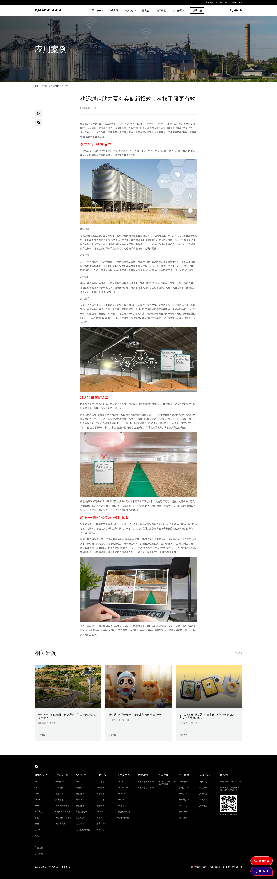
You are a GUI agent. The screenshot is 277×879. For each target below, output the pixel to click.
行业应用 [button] (113, 10)
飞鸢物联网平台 (124, 811)
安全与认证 (184, 799)
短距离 (38, 829)
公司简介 (183, 781)
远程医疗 (80, 823)
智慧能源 (80, 793)
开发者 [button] (145, 10)
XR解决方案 (60, 823)
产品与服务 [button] (95, 10)
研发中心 (183, 811)
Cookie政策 (40, 867)
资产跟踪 (80, 799)
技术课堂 (203, 805)
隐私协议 (53, 867)
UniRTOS (120, 799)
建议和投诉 (101, 823)
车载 (37, 817)
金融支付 (80, 787)
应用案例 (57, 85)
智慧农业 (59, 793)
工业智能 (59, 787)
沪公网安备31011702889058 (207, 866)
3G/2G (37, 799)
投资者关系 (184, 787)
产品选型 (39, 847)
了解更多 (237, 652)
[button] (231, 10)
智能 (37, 823)
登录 (234, 2)
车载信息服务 (82, 811)
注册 (240, 2)
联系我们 (197, 10)
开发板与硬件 (123, 817)
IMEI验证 (100, 811)
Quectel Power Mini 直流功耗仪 (166, 783)
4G (36, 787)
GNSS (37, 805)
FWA (77, 781)
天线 (37, 835)
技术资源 (203, 793)
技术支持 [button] (130, 10)
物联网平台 (60, 781)
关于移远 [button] (161, 10)
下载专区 (100, 787)
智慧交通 (80, 805)
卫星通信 (39, 811)
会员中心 (100, 829)
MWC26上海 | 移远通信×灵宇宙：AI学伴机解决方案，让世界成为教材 (207, 716)
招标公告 (183, 817)
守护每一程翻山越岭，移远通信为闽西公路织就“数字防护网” (67, 716)
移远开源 (100, 805)
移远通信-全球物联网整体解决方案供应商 (49, 10)
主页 (37, 85)
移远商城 (39, 853)
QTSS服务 (100, 781)
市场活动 (203, 799)
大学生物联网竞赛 (145, 787)
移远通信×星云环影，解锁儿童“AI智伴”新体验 (135, 715)
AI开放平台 (122, 805)
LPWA (37, 793)
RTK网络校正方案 (62, 811)
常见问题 (100, 799)
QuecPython (122, 787)
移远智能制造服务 (63, 817)
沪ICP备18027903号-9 (232, 866)
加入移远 (183, 805)
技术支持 (100, 817)
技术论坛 (100, 793)
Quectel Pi (121, 781)
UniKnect (121, 793)
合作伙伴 (183, 793)
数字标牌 (80, 817)
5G (36, 781)
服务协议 (66, 867)
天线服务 (59, 799)
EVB (36, 841)
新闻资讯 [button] (178, 10)
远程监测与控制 (83, 829)
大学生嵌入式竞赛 (145, 781)
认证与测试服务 (62, 805)
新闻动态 (203, 781)
